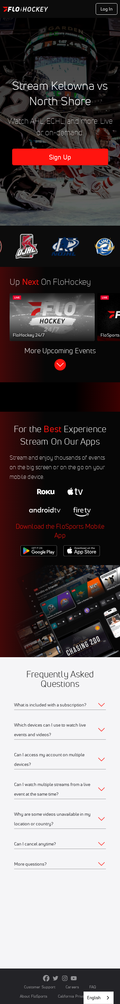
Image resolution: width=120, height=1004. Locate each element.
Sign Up (60, 157)
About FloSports (33, 996)
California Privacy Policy (79, 996)
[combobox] (99, 998)
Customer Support (40, 987)
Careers (72, 987)
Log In (106, 9)
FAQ (92, 987)
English (93, 997)
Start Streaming (52, 323)
